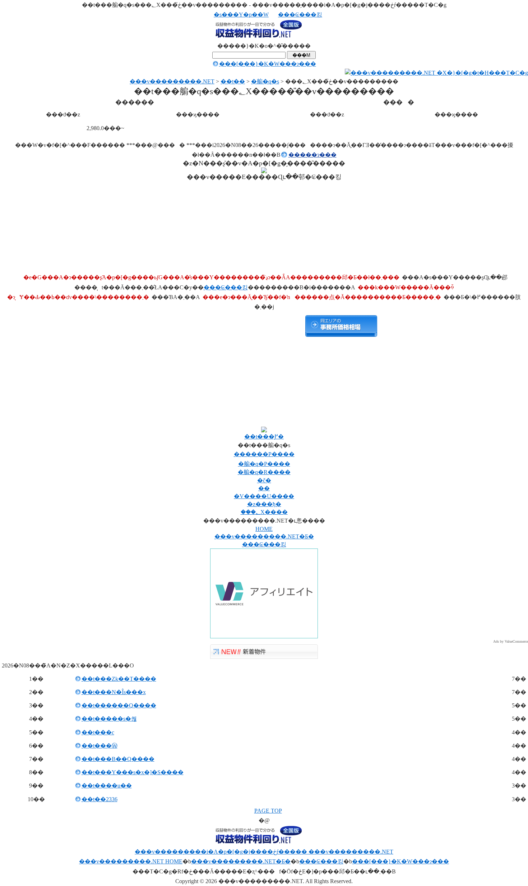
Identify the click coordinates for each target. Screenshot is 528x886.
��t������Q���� (119, 705)
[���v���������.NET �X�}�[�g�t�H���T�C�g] (436, 73)
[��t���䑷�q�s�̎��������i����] (341, 326)
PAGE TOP (268, 811)
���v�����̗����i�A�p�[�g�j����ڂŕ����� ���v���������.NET (264, 852)
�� (264, 488)
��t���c (98, 732)
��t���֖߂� (264, 436)
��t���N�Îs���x (114, 692)
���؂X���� (264, 512)
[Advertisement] (264, 137)
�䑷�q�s (265, 81)
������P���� (264, 454)
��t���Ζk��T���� (119, 679)
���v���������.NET (172, 81)
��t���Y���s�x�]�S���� (133, 772)
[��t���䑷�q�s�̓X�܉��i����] (266, 326)
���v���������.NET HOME (130, 861)
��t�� (233, 81)
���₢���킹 (300, 15)
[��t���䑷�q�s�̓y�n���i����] (36, 326)
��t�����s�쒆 (109, 719)
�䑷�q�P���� (264, 464)
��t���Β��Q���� (118, 759)
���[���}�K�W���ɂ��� (267, 64)
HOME (264, 529)
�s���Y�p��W (241, 15)
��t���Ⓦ (99, 746)
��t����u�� (107, 785)
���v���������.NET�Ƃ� (264, 536)
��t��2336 (99, 799)
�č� (264, 480)
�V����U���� (264, 496)
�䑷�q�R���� (264, 472)
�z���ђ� (264, 504)
